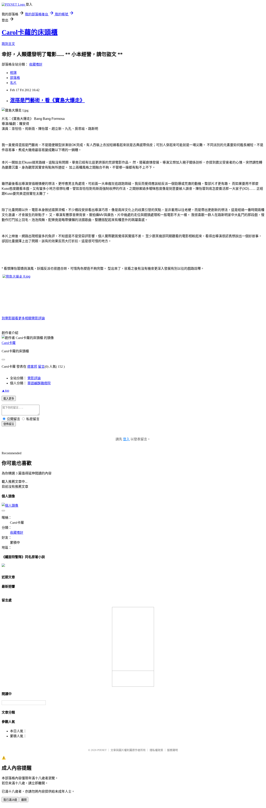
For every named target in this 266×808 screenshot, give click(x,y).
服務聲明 (172, 750)
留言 (41, 366)
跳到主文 (8, 44)
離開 (24, 799)
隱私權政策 (156, 750)
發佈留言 (8, 424)
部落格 (15, 77)
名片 (13, 82)
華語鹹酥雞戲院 (39, 383)
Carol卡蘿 (9, 343)
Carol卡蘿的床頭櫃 (30, 32)
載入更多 (8, 398)
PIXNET (102, 750)
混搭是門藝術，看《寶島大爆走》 (47, 100)
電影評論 (34, 378)
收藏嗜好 (35, 64)
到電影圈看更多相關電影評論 (23, 318)
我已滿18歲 (10, 799)
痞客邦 (32, 366)
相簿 (13, 72)
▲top (5, 390)
